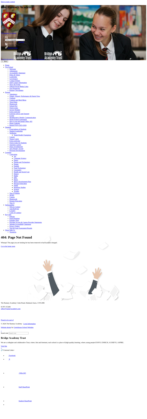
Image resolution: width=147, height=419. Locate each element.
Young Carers (14, 139)
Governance (13, 79)
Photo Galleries (14, 123)
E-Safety (12, 211)
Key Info (8, 215)
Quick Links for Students (18, 143)
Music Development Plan (22, 182)
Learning (8, 152)
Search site (4, 333)
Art (15, 156)
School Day (13, 106)
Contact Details (14, 81)
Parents (7, 92)
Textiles (16, 191)
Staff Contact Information (18, 83)
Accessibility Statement (17, 73)
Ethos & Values (14, 75)
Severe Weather (14, 110)
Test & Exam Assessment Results (20, 228)
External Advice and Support (19, 114)
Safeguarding (9, 205)
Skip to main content (8, 2)
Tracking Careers (15, 145)
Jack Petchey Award (16, 149)
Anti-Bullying (14, 209)
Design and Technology (22, 162)
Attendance (13, 94)
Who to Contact (14, 207)
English (16, 166)
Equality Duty (14, 220)
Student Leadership (16, 131)
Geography (17, 170)
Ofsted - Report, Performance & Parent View (24, 96)
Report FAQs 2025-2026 (17, 125)
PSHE (16, 185)
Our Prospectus (14, 88)
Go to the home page (8, 246)
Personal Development (17, 150)
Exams (11, 116)
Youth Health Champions (22, 135)
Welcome (12, 69)
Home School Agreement (18, 119)
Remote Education (15, 201)
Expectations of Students (17, 129)
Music (16, 180)
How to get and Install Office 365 (20, 121)
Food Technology (20, 168)
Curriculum (13, 154)
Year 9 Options (14, 193)
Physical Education (20, 183)
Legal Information (29, 324)
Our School (9, 67)
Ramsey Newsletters (16, 90)
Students (8, 127)
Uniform (12, 98)
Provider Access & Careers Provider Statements (25, 222)
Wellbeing (12, 133)
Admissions (13, 71)
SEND (11, 195)
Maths (16, 176)
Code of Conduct (15, 213)
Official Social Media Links (18, 86)
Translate (21, 42)
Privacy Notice (14, 226)
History (16, 174)
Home (7, 65)
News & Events (14, 85)
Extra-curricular (14, 112)
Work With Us (10, 230)
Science (16, 189)
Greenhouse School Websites (23, 327)
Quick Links (13, 108)
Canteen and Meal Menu (17, 100)
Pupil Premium (14, 218)
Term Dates (13, 102)
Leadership (13, 77)
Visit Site (4, 346)
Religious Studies (20, 187)
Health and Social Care (21, 172)
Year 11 (12, 203)
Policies (12, 216)
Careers (12, 137)
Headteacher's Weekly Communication (22, 117)
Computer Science (20, 158)
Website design (6, 327)
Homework (13, 104)
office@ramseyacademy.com (10, 309)
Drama (16, 164)
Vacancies (12, 232)
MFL (15, 178)
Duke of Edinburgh (16, 147)
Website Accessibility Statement (20, 224)
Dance (16, 160)
